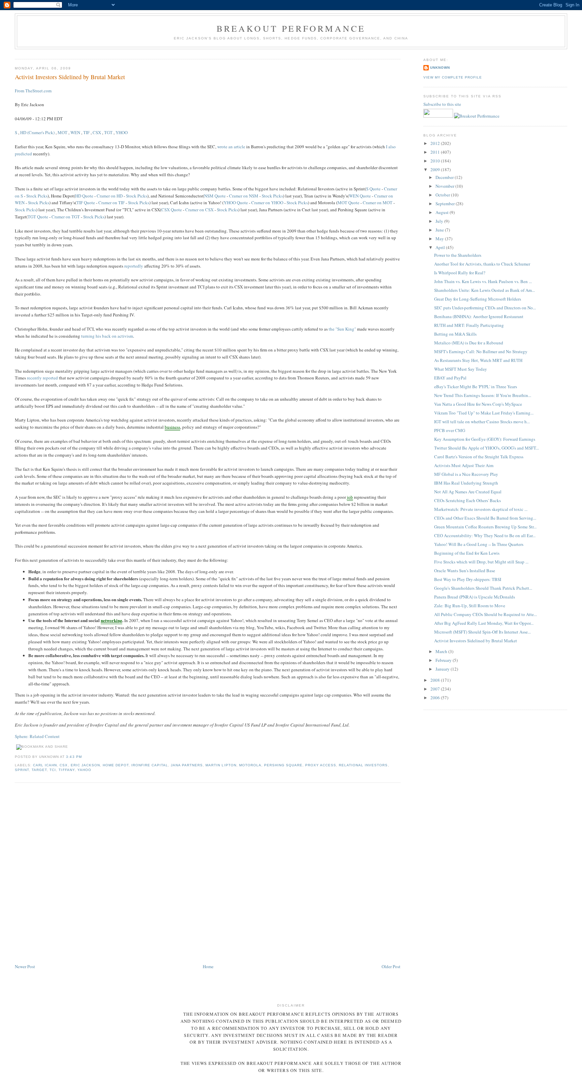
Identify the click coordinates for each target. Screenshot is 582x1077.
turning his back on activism (107, 336)
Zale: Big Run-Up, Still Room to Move (469, 606)
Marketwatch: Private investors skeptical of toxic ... (480, 509)
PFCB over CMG (449, 430)
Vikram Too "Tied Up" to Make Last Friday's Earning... (484, 413)
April (440, 247)
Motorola (250, 765)
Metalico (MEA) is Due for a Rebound (468, 343)
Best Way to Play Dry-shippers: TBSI (467, 579)
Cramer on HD (110, 196)
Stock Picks (36, 196)
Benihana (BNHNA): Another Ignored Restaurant (478, 316)
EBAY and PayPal (450, 378)
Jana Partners (187, 765)
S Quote (373, 189)
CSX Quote (171, 210)
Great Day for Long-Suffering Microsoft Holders (477, 299)
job (350, 497)
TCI (53, 770)
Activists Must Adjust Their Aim (463, 465)
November (445, 186)
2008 (435, 680)
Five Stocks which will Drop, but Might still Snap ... (481, 562)
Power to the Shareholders (457, 255)
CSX (97, 132)
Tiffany (66, 770)
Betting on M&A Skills (455, 334)
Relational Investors (363, 765)
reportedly (133, 266)
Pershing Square (283, 765)
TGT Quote (38, 217)
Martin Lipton (220, 765)
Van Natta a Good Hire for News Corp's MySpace (478, 404)
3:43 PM (74, 757)
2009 (435, 169)
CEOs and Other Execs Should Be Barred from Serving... (485, 518)
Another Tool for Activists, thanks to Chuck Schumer (482, 264)
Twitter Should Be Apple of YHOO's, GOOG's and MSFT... (486, 448)
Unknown (440, 67)
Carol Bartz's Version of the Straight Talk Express (478, 457)
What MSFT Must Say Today (460, 369)
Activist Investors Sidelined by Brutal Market (70, 77)
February (444, 660)
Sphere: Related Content (37, 736)
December (445, 177)
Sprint (22, 770)
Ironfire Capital (149, 765)
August (442, 212)
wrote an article (231, 147)
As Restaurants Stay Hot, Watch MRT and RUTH (478, 360)
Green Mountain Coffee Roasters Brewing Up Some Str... (485, 527)
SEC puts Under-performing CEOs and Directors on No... (485, 308)
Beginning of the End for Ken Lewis (466, 553)
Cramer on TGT (66, 217)
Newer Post (25, 966)
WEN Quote (360, 196)
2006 (435, 698)
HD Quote (84, 196)
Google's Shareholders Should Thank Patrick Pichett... (483, 588)
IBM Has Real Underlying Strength (466, 483)
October (443, 195)
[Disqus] (207, 873)
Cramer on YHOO (267, 202)
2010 (435, 161)
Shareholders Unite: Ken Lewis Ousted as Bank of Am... (484, 290)
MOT (62, 132)
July (439, 221)
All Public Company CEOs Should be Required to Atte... (485, 614)
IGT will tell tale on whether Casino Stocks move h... (482, 422)
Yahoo (84, 770)
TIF (86, 132)
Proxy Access (320, 765)
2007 (435, 689)
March (441, 651)
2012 (435, 143)
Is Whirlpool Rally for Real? (459, 273)
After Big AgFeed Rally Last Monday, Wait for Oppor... (484, 623)
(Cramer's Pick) (41, 132)
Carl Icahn (45, 765)
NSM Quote (215, 196)
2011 (435, 152)
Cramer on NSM (243, 196)
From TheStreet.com (33, 91)
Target (39, 770)
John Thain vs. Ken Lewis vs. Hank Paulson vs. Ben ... (483, 281)
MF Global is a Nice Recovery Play (466, 474)
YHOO (122, 132)
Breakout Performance (291, 28)
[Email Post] (84, 757)
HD (23, 132)
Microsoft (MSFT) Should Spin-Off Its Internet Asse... (482, 632)
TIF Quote (85, 202)
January (443, 669)
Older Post (391, 966)
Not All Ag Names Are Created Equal (468, 492)
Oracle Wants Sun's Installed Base (464, 570)
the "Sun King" (342, 329)
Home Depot (116, 765)
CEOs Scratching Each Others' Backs (467, 500)
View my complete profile (452, 77)
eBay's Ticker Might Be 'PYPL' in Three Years (475, 386)
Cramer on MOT (377, 202)
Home (208, 966)
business (172, 427)
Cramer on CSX (199, 210)
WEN (75, 132)
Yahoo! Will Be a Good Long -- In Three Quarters (478, 544)
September (445, 204)
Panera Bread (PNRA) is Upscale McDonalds (474, 597)
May (440, 239)
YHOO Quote (236, 202)
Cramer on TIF (111, 202)
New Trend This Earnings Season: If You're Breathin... (482, 395)
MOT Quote (348, 202)
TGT (108, 132)
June (440, 230)
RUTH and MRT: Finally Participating (469, 325)
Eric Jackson (85, 765)
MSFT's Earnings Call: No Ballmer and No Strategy (480, 351)
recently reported (42, 378)
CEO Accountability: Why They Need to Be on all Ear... (485, 535)
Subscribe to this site (442, 104)
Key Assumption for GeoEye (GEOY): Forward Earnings (484, 439)
